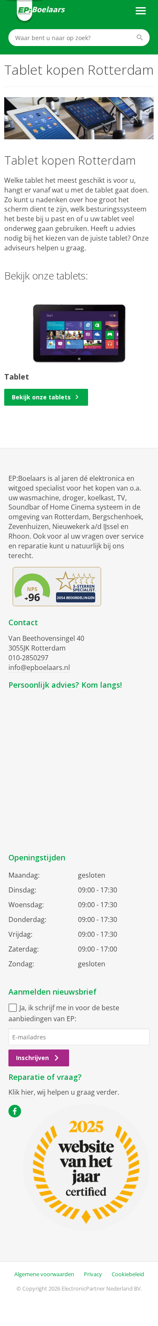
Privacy (93, 1274)
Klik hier (21, 1092)
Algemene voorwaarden (44, 1274)
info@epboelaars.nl (39, 667)
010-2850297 (28, 657)
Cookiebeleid (128, 1274)
